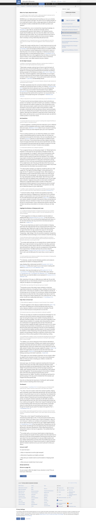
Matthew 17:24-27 (33, 128)
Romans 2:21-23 (52, 98)
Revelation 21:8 (24, 266)
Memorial (45, 499)
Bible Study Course (22, 491)
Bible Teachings (21, 485)
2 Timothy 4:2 (23, 48)
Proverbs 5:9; (44, 270)
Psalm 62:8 (45, 353)
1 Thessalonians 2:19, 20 (26, 424)
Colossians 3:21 (50, 190)
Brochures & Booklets (34, 491)
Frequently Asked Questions (48, 490)
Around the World (47, 505)
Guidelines (33, 502)
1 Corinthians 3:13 (48, 297)
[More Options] (78, 6)
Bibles (32, 487)
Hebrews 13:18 (39, 267)
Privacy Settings (28, 515)
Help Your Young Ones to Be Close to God (70, 26)
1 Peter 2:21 (51, 72)
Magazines (23, 6)
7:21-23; (50, 270)
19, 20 (48, 250)
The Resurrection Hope (67, 35)
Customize (28, 518)
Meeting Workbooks (34, 497)
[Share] (76, 6)
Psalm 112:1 (30, 222)
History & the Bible (22, 504)
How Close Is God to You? (67, 23)
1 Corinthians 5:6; (34, 273)
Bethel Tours (46, 495)
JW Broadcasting (34, 504)
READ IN (64, 9)
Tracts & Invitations (34, 492)
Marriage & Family (22, 496)
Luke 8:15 (27, 138)
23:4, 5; (40, 250)
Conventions (46, 500)
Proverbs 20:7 (23, 91)
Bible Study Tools (21, 492)
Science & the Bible (22, 502)
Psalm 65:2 (31, 351)
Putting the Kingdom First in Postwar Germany (69, 46)
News (45, 485)
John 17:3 (52, 305)
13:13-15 (22, 96)
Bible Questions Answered (23, 487)
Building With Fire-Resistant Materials (70, 29)
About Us (45, 488)
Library (18, 6)
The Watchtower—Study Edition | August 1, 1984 (34, 6)
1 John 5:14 (53, 348)
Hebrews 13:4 (23, 276)
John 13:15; (45, 72)
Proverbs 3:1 (23, 29)
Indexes (32, 501)
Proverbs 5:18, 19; (51, 275)
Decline (22, 518)
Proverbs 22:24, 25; (33, 250)
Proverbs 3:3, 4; (28, 267)
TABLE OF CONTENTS (70, 20)
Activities (45, 502)
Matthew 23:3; (49, 94)
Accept (18, 518)
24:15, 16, (44, 250)
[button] (33, 4)
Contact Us (46, 494)
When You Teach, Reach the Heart (69, 32)
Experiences (46, 504)
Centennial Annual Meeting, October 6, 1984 (70, 50)
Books (32, 489)
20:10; (51, 264)
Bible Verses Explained (22, 489)
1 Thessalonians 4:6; (25, 273)
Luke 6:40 (29, 78)
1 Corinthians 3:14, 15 (32, 387)
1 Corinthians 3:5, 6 (49, 53)
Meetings (45, 497)
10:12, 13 (42, 217)
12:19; (33, 267)
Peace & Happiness (22, 494)
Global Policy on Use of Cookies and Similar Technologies (51, 514)
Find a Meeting (70, 488)
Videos (32, 506)
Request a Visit (46, 492)
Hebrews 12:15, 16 (44, 273)
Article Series (33, 494)
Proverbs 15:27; (46, 264)
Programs (33, 499)
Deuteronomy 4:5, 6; (35, 217)
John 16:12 (46, 197)
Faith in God (21, 501)
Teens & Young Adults (22, 497)
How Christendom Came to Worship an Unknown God (70, 42)
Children (20, 499)
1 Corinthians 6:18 (24, 271)
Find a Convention (61, 490)
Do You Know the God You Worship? (69, 38)
